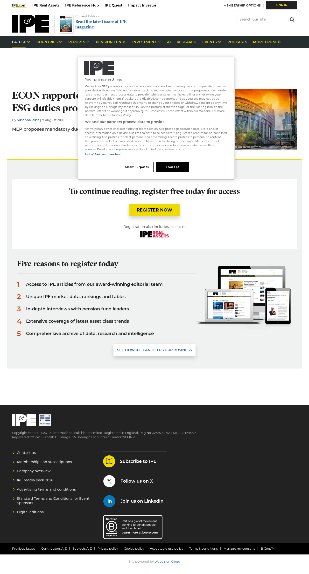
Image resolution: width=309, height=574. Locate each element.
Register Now (154, 210)
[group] (265, 42)
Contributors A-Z (54, 548)
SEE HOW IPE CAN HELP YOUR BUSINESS (154, 350)
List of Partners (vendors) (103, 154)
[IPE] (30, 31)
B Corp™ (267, 548)
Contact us (26, 453)
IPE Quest (113, 5)
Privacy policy (108, 548)
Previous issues (23, 548)
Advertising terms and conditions (46, 489)
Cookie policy (134, 548)
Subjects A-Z (82, 548)
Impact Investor (142, 5)
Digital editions (30, 512)
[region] (156, 118)
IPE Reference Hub (82, 5)
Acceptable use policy (166, 548)
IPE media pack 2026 (35, 480)
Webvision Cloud (167, 561)
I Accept (172, 167)
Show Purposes (137, 167)
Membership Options (242, 5)
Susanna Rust (28, 120)
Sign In (282, 5)
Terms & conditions (203, 548)
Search (291, 19)
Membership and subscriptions (44, 462)
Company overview (34, 471)
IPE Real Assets (45, 5)
